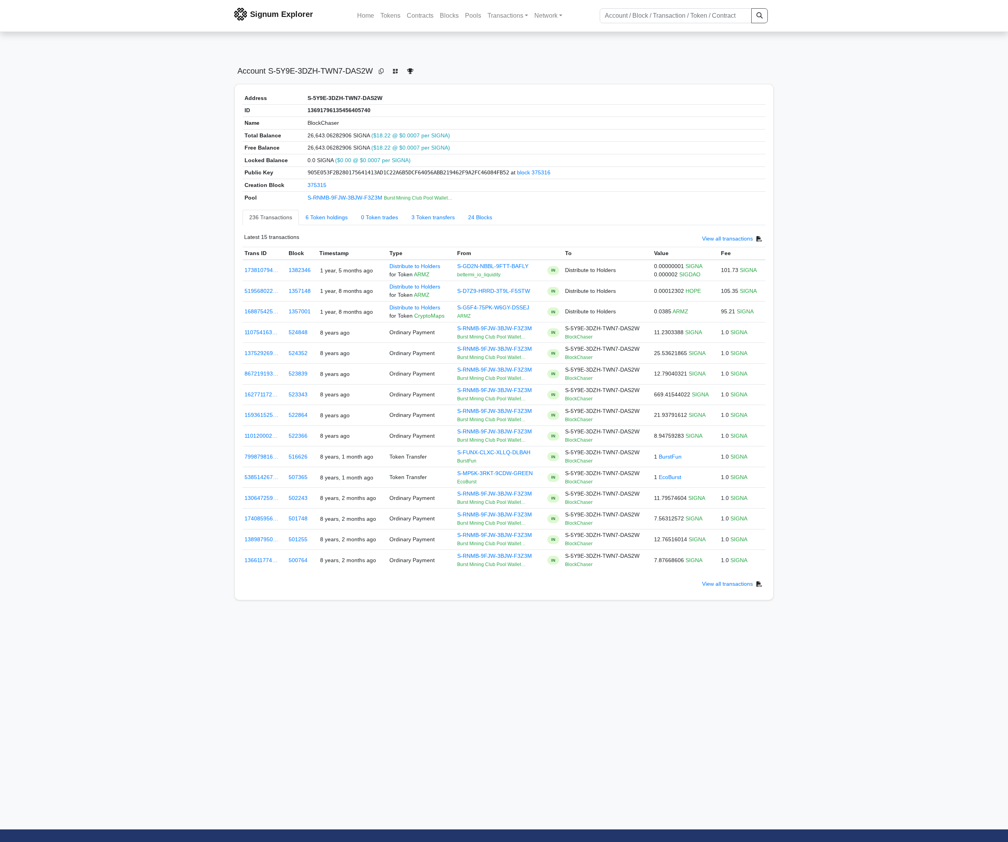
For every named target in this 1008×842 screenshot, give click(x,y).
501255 (298, 539)
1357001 (300, 311)
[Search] (759, 15)
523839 (298, 373)
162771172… (261, 394)
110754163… (261, 332)
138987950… (261, 539)
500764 (298, 560)
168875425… (261, 311)
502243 (298, 498)
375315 (317, 185)
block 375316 (533, 172)
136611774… (261, 560)
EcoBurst (670, 477)
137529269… (261, 353)
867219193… (261, 373)
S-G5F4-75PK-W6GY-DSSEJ (493, 307)
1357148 (300, 291)
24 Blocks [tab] (480, 217)
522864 (298, 415)
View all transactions (727, 239)
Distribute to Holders (414, 266)
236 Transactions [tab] (270, 217)
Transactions (505, 15)
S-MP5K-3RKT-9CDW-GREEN (495, 473)
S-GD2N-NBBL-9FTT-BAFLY (492, 266)
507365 (298, 477)
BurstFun (670, 456)
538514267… (261, 477)
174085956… (261, 518)
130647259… (261, 498)
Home (365, 15)
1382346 (300, 270)
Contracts (420, 15)
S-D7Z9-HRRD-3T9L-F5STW (493, 291)
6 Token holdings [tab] (327, 217)
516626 (298, 456)
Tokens (390, 15)
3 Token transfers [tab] (433, 217)
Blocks (449, 15)
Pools (473, 15)
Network (546, 15)
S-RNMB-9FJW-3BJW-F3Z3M (346, 197)
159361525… (261, 415)
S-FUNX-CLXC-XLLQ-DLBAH (493, 452)
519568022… (261, 291)
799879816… (261, 456)
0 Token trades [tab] (379, 217)
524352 (298, 353)
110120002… (261, 436)
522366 (298, 436)
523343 (298, 394)
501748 (298, 518)
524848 (298, 332)
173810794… (261, 270)
